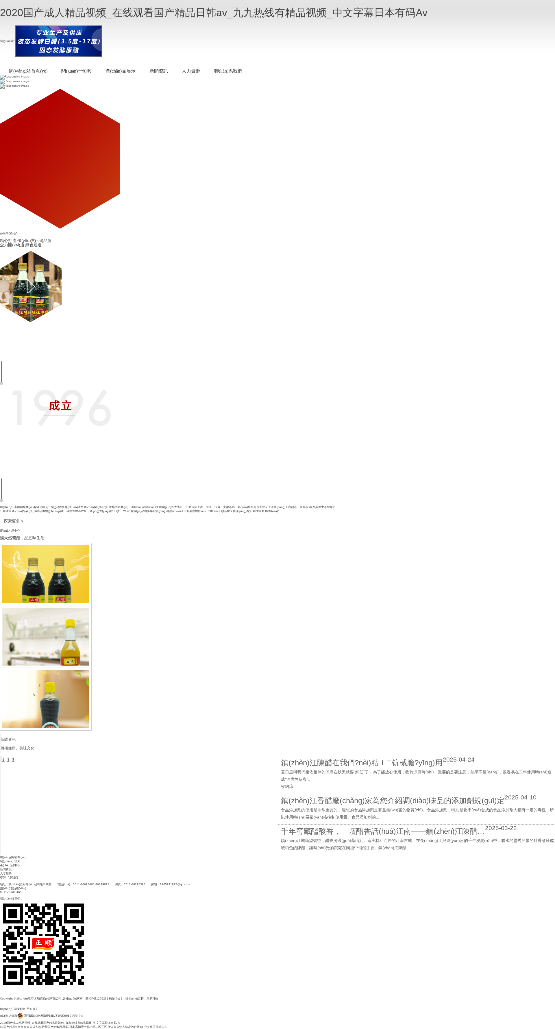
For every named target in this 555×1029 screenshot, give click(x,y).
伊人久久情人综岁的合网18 (125, 1026)
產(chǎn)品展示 (121, 71)
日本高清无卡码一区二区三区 (88, 1026)
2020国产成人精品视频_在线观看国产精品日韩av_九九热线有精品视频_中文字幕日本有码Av (214, 13)
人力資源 (191, 71)
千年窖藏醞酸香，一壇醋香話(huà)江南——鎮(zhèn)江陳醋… (383, 831)
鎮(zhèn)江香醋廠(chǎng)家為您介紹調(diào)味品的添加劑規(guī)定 (392, 800)
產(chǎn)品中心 (10, 865)
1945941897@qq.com (175, 884)
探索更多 (13, 521)
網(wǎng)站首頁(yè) (28, 71)
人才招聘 (6, 873)
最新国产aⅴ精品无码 (55, 1026)
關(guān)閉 (7, 41)
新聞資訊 (158, 71)
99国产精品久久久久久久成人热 (20, 1026)
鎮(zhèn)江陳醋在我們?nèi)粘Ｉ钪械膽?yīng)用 (362, 762)
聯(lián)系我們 (228, 71)
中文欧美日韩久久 (155, 1026)
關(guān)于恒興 (76, 71)
